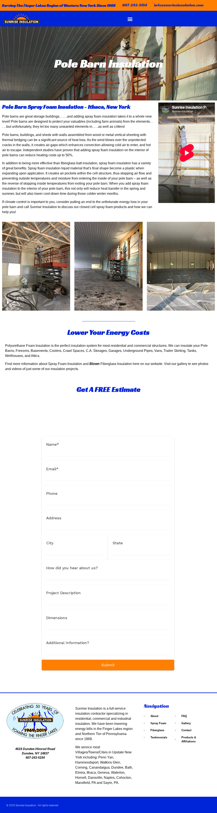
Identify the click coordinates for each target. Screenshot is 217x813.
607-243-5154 (134, 5)
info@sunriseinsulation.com (179, 5)
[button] (130, 19)
